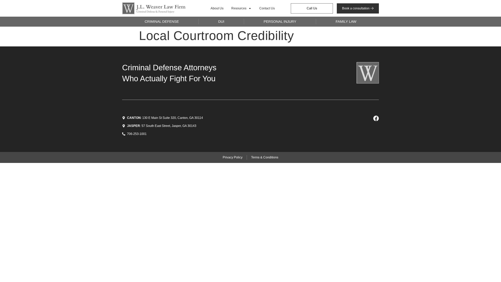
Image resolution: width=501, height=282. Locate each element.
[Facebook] (376, 118)
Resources (238, 8)
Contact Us (267, 8)
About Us (217, 8)
